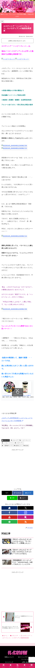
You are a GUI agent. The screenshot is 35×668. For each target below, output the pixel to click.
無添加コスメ (18, 445)
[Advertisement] (17, 468)
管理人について (9, 657)
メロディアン (20, 443)
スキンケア (6, 440)
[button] (23, 498)
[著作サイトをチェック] (9, 508)
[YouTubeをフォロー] (9, 517)
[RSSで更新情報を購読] (26, 522)
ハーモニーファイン (8, 443)
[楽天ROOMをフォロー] (26, 517)
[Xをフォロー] (26, 508)
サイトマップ (9, 662)
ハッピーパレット (25, 440)
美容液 (26, 445)
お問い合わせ (26, 662)
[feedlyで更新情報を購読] (9, 522)
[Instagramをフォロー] (26, 512)
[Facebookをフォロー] (9, 512)
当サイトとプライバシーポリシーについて (26, 658)
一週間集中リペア (7, 445)
